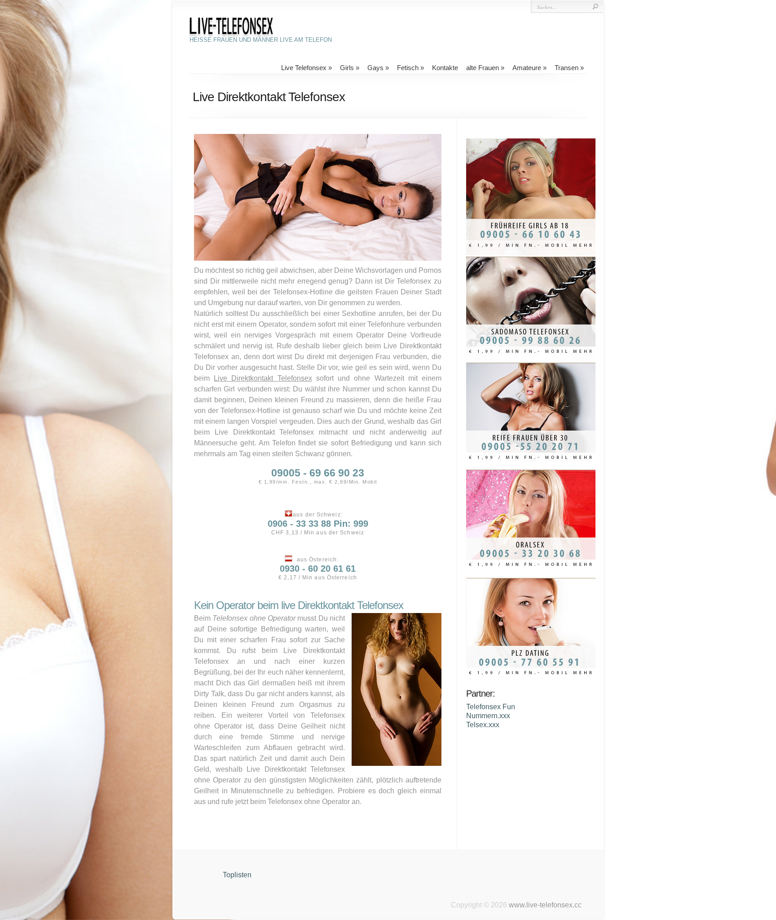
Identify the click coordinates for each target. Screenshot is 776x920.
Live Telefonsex (303, 67)
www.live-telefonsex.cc (545, 905)
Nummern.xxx (488, 716)
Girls (347, 67)
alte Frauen (482, 67)
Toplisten (237, 875)
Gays (375, 67)
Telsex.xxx (482, 725)
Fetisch (408, 67)
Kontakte (445, 67)
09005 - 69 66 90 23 (317, 473)
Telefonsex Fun (490, 707)
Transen (566, 67)
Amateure (526, 67)
